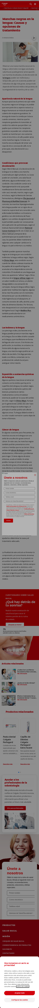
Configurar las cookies (19, 1000)
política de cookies (22, 986)
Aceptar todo (19, 993)
